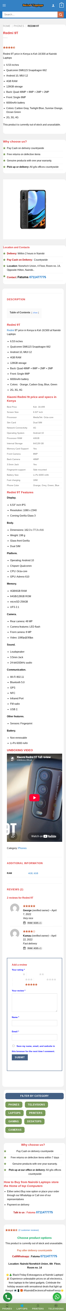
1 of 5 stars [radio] (16, 974)
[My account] (53, 5)
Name (15, 1017)
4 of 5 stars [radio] (40, 979)
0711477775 (37, 277)
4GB (30, 873)
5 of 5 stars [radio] (19, 984)
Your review (18, 990)
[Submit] (61, 15)
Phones (19, 26)
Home (6, 26)
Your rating (18, 970)
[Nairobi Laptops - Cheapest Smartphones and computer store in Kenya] (33, 5)
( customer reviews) (28, 1230)
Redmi (10, 330)
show (35, 312)
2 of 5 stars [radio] (33, 974)
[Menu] (4, 5)
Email (15, 1031)
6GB (36, 873)
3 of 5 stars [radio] (19, 979)
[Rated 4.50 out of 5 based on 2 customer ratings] (33, 47)
